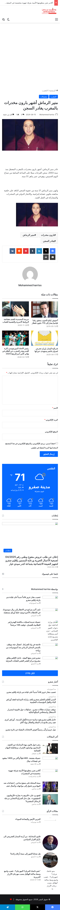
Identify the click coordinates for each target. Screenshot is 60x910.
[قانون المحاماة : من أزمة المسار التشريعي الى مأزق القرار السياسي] (50, 842)
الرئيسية (52, 90)
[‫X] (46, 251)
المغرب (45, 90)
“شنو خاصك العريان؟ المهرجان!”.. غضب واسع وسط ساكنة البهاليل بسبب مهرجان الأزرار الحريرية (22, 874)
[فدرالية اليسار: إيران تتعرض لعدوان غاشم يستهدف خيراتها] (44, 338)
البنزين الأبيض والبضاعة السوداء (27, 819)
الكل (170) (30, 673)
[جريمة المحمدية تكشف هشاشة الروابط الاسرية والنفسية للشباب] (15, 308)
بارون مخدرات (47, 235)
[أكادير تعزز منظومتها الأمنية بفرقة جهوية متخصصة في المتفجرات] (50, 774)
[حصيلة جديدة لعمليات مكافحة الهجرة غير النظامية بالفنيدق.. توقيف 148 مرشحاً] (50, 631)
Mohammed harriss (46, 114)
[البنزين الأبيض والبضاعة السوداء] (50, 825)
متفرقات (43, 96)
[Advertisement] (30, 57)
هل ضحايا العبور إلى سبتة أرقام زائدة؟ (25, 853)
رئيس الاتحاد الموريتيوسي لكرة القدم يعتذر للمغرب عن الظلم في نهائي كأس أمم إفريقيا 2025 (15, 351)
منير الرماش (28, 235)
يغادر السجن (48, 241)
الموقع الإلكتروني (51, 432)
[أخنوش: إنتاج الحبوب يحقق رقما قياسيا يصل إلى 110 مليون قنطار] (44, 309)
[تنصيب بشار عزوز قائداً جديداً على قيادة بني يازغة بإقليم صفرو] (50, 601)
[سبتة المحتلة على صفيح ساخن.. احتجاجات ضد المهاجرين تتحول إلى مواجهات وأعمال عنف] (50, 787)
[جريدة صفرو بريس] (49, 11)
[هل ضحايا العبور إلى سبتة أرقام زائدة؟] (50, 860)
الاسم (55, 408)
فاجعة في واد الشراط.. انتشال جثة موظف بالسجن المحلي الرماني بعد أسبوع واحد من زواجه (23, 647)
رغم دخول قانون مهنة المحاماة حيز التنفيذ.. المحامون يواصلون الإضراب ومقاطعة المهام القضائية (22, 747)
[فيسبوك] (52, 251)
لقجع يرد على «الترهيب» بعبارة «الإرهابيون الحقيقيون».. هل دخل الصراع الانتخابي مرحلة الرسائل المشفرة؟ (22, 798)
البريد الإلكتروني (51, 420)
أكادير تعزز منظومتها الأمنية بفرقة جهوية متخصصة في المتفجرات (28, 3)
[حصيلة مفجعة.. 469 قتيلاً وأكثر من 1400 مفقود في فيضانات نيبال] (50, 762)
